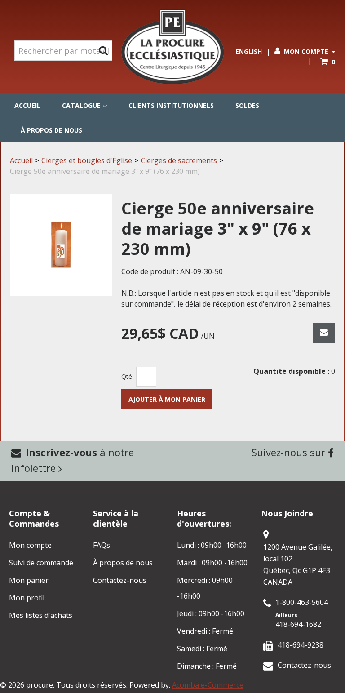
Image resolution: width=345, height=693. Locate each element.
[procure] (172, 46)
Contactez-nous (119, 580)
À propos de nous (51, 130)
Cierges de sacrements (179, 160)
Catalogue (81, 105)
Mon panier (29, 580)
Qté (126, 376)
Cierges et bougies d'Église (86, 160)
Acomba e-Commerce (207, 685)
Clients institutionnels (171, 105)
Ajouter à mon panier (166, 399)
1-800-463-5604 (301, 602)
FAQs (101, 545)
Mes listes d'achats (40, 615)
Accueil (27, 105)
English (248, 51)
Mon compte (306, 51)
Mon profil (26, 598)
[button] (327, 62)
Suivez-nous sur (290, 452)
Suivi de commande (41, 563)
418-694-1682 (298, 624)
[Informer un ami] (324, 333)
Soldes (247, 105)
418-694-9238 (300, 645)
